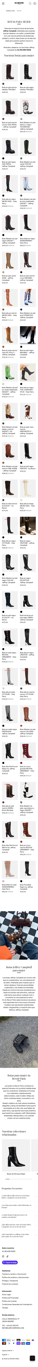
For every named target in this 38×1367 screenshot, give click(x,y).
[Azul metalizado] (21, 195)
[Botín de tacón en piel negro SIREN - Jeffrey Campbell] (28, 600)
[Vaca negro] (21, 802)
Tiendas (5, 1308)
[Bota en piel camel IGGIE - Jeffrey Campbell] (10, 261)
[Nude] (3, 881)
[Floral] (21, 119)
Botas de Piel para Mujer (16, 1174)
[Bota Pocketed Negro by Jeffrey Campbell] (28, 870)
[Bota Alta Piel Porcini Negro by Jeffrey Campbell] (10, 751)
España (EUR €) (7, 1350)
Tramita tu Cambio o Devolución (14, 1274)
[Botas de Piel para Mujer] (16, 1155)
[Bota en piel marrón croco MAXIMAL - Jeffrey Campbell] (28, 261)
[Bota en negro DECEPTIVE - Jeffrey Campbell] (28, 563)
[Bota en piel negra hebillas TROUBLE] (28, 72)
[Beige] (21, 500)
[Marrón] (3, 84)
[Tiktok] (7, 1256)
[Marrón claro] (3, 309)
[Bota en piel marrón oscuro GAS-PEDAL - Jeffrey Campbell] (10, 107)
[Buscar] (30, 4)
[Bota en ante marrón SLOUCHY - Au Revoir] (10, 488)
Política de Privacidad (10, 1298)
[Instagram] (3, 1256)
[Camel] (3, 272)
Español (4, 1354)
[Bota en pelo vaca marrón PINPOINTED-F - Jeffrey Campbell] (28, 412)
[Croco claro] (21, 842)
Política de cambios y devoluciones (15, 1277)
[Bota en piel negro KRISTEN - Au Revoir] (28, 451)
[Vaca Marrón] (21, 423)
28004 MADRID (8, 1321)
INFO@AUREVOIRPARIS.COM (13, 1328)
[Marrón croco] (21, 272)
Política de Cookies (9, 1301)
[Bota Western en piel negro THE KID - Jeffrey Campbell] (10, 563)
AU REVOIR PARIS (8, 1251)
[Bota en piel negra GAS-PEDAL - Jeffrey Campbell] (10, 147)
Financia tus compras (10, 1284)
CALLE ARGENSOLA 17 (10, 1319)
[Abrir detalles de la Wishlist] (32, 1358)
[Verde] (21, 158)
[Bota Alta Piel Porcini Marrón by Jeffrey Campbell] (10, 830)
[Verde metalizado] (3, 384)
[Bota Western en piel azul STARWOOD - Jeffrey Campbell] (28, 298)
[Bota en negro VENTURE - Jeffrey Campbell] (28, 526)
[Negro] (21, 84)
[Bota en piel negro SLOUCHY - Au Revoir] (10, 600)
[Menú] (3, 3)
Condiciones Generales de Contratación (17, 1304)
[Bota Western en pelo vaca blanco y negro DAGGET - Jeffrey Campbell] (28, 791)
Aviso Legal (6, 1294)
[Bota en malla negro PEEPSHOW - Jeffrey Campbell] (10, 714)
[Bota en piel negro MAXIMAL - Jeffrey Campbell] (28, 335)
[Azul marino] (21, 309)
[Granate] (21, 763)
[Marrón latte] (3, 802)
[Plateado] (3, 688)
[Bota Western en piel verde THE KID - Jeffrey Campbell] (28, 147)
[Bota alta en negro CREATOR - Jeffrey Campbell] (28, 637)
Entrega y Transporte (10, 1281)
